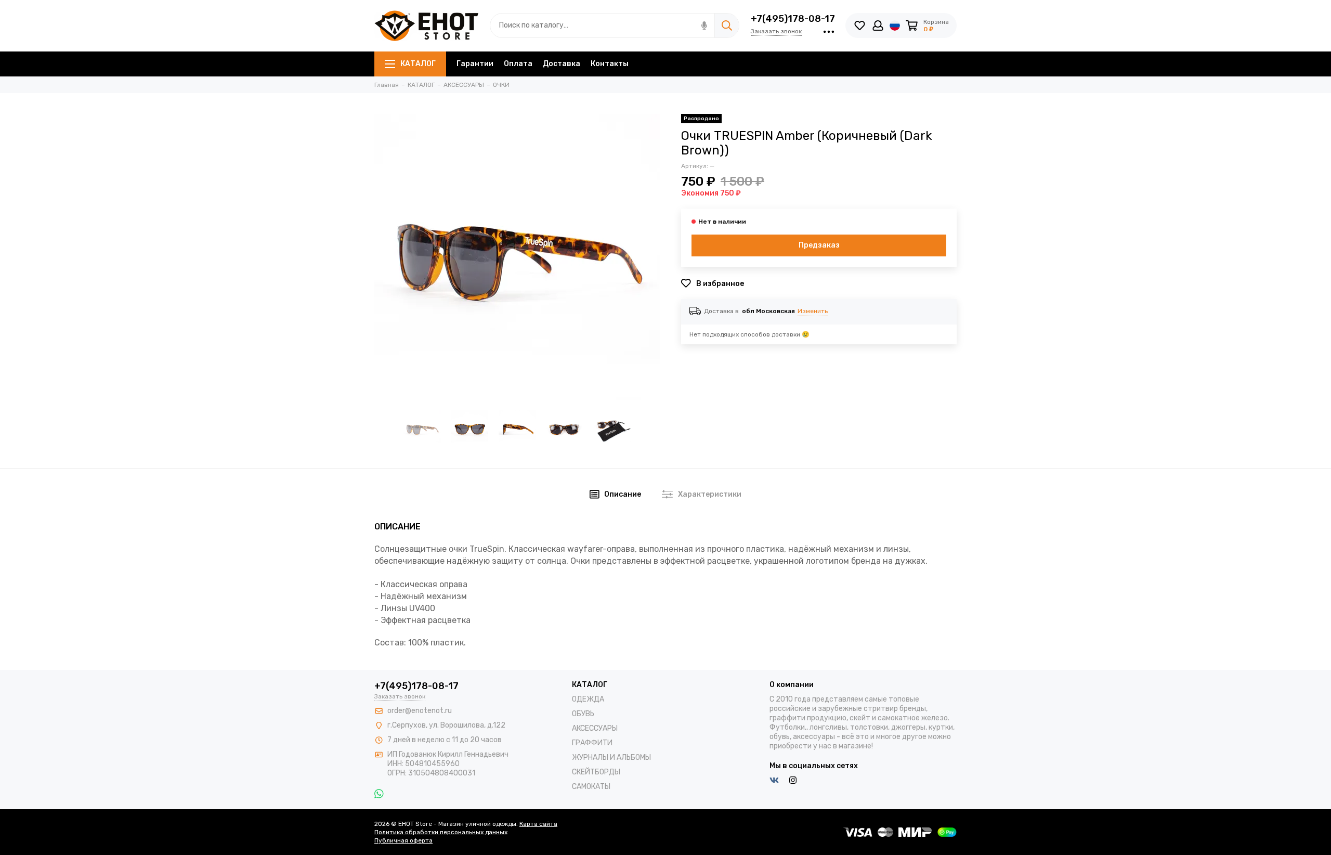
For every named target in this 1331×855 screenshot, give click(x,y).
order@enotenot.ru (419, 710)
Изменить (813, 311)
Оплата (518, 63)
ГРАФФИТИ (592, 743)
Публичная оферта (403, 840)
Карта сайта (538, 823)
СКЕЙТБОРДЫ (596, 772)
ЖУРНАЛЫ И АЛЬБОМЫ (611, 757)
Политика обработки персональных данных (440, 832)
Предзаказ (819, 245)
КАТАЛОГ (418, 63)
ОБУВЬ (583, 713)
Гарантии (474, 63)
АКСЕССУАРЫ (595, 728)
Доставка (561, 63)
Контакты (610, 63)
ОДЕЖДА (588, 699)
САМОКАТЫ (591, 786)
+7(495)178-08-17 (793, 18)
